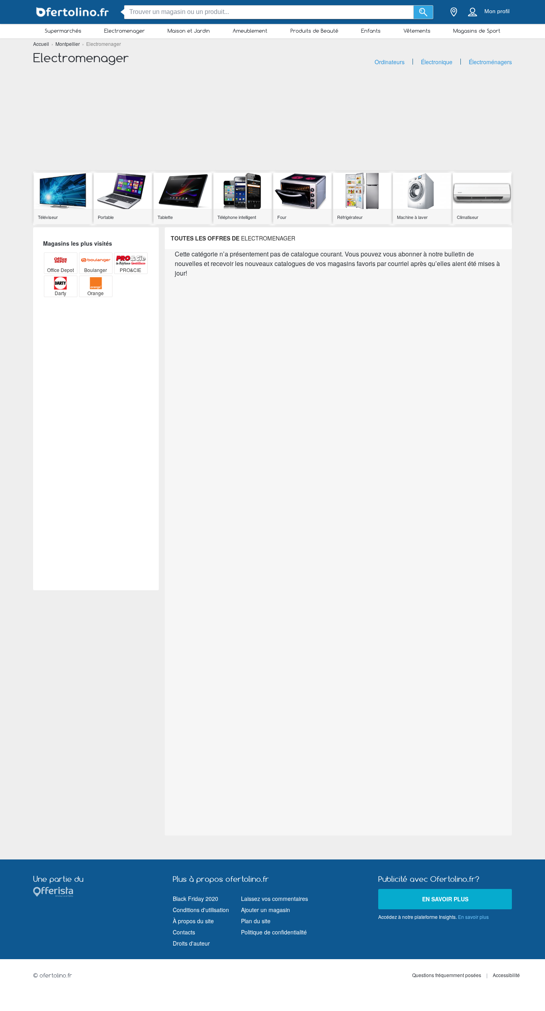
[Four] (302, 191)
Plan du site (256, 921)
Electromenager (124, 31)
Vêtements (416, 31)
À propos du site (193, 921)
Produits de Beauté (314, 31)
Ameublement (250, 31)
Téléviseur (48, 217)
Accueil (41, 43)
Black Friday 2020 (195, 899)
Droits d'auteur (191, 943)
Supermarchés (63, 31)
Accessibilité (506, 975)
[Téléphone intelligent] (242, 191)
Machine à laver (412, 217)
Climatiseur (467, 217)
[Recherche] (423, 12)
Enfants (371, 31)
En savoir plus (445, 899)
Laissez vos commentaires (274, 899)
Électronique (436, 62)
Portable (106, 217)
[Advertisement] (272, 116)
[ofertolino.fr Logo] (73, 12)
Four (281, 217)
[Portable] (123, 191)
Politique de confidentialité (274, 932)
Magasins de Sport (476, 31)
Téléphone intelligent (236, 217)
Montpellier (68, 43)
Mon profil (496, 11)
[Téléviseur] (63, 191)
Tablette (165, 217)
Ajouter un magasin (265, 910)
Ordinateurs (390, 62)
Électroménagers (490, 62)
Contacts (184, 932)
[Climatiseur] (482, 191)
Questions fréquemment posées (446, 975)
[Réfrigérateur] (362, 191)
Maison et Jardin (189, 31)
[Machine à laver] (422, 191)
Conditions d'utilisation (201, 910)
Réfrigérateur (350, 217)
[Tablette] (183, 191)
